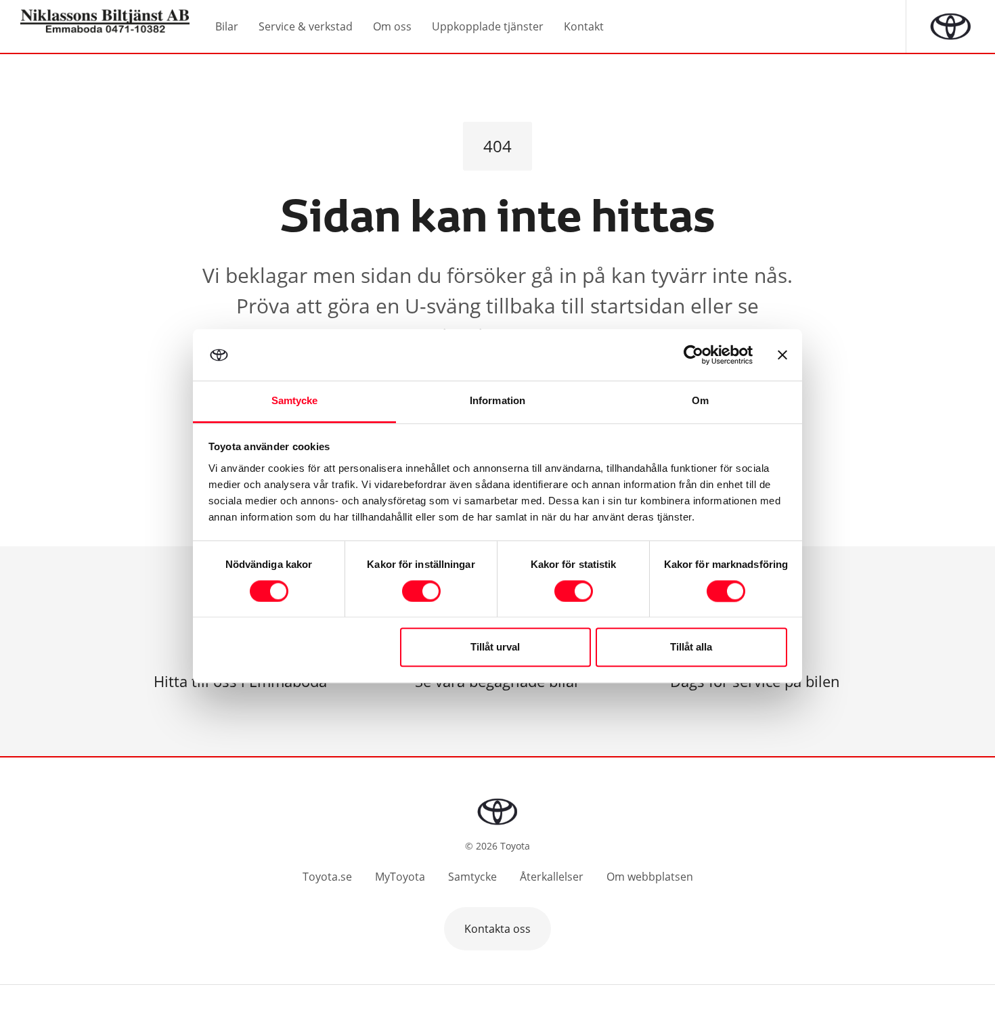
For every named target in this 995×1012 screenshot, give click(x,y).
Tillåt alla (691, 647)
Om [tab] (700, 401)
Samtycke (472, 876)
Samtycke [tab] (294, 401)
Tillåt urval (495, 647)
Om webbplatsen (649, 876)
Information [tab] (497, 401)
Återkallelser (551, 876)
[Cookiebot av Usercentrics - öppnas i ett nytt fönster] (693, 355)
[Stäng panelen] (782, 354)
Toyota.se (327, 876)
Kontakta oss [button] (497, 928)
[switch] (421, 591)
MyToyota (400, 876)
